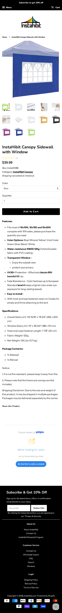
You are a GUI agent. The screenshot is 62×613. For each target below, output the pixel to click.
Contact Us (31, 533)
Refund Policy (31, 583)
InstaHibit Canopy (23, 171)
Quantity (7, 195)
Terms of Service (31, 587)
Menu (9, 7)
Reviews (31, 566)
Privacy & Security (33, 516)
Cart (57, 7)
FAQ (31, 558)
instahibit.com (30, 596)
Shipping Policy (31, 580)
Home (4, 37)
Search (31, 562)
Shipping (6, 175)
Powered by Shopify (46, 596)
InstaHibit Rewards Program (31, 537)
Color (5, 183)
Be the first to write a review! (31, 464)
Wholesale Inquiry (31, 554)
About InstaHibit (31, 529)
